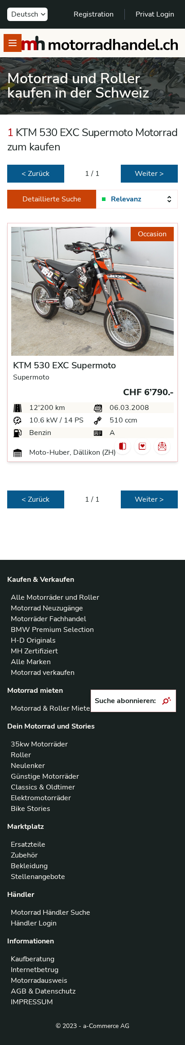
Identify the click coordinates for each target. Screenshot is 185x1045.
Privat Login (155, 14)
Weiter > (149, 174)
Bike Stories (30, 809)
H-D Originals (33, 640)
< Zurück (35, 174)
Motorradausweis (39, 980)
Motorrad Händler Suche (50, 912)
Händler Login (34, 923)
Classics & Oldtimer (43, 787)
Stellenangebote (38, 877)
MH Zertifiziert (34, 651)
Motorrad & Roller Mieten (52, 708)
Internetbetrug (34, 970)
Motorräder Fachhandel (48, 619)
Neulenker (28, 766)
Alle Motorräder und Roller (55, 597)
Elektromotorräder (41, 798)
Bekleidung (29, 866)
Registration (94, 14)
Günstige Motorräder (45, 776)
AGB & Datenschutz (43, 991)
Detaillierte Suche (51, 199)
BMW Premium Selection (52, 630)
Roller (21, 755)
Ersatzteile (28, 844)
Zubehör (24, 855)
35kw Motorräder (39, 744)
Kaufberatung (32, 959)
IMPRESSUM (32, 1002)
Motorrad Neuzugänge (47, 608)
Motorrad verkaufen (43, 673)
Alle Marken (31, 662)
